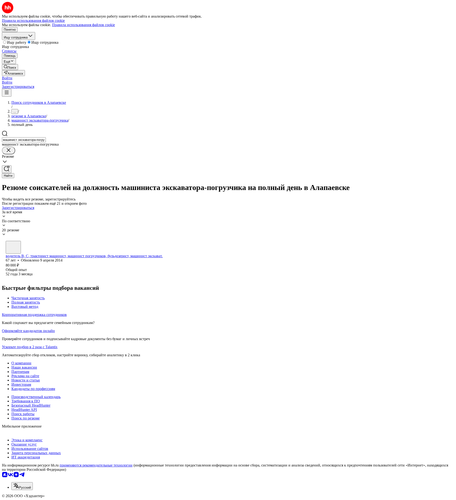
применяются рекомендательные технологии (96, 465)
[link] (10, 67)
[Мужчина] (13, 247)
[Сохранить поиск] (6, 169)
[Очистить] (8, 150)
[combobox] (24, 139)
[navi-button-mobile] (6, 93)
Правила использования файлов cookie (83, 25)
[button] (7, 78)
